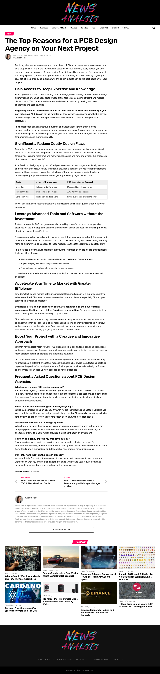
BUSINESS (44, 28)
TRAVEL (125, 28)
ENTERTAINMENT (59, 28)
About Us (49, 659)
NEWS (33, 28)
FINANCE (73, 28)
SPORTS (115, 28)
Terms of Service (100, 659)
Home (39, 659)
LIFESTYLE (104, 28)
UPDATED (35, 472)
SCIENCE (84, 28)
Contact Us (117, 659)
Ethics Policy (81, 659)
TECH (94, 28)
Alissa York (20, 58)
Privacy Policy (64, 659)
